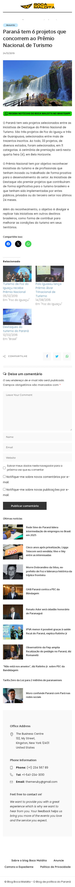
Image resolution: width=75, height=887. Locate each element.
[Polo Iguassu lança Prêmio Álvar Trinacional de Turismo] (50, 274)
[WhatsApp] (67, 356)
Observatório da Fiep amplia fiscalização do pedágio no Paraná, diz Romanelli (48, 651)
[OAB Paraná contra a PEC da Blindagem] (13, 591)
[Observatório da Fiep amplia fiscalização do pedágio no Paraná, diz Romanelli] (13, 651)
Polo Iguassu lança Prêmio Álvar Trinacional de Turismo (48, 290)
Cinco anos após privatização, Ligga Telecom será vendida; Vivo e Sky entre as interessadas (47, 551)
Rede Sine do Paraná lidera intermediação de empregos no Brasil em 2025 (48, 531)
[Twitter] (57, 356)
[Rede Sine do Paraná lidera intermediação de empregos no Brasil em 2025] (13, 531)
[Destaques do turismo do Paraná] (17, 317)
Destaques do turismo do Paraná (16, 329)
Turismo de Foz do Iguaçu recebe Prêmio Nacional (16, 288)
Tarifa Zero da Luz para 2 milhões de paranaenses (32, 680)
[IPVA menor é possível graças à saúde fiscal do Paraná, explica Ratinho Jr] (13, 631)
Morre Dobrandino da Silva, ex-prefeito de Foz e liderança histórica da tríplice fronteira (49, 571)
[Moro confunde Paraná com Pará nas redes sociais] (13, 695)
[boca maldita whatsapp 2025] (37, 113)
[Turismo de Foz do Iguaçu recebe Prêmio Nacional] (17, 274)
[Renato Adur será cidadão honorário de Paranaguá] (13, 611)
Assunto (10, 25)
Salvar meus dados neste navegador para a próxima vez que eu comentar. (34, 467)
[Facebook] (47, 356)
